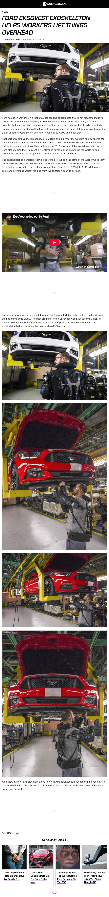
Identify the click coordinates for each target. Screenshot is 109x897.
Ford (16, 833)
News (5, 12)
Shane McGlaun (12, 39)
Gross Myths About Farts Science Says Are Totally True (14, 875)
